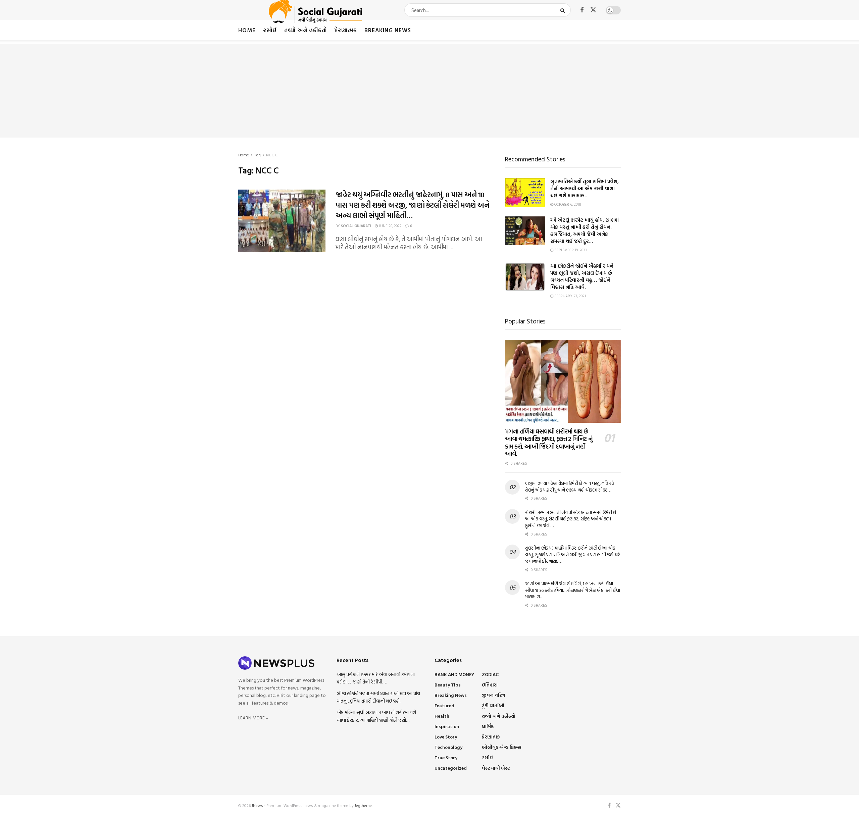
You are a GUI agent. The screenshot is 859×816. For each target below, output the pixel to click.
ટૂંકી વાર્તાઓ (493, 705)
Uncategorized (451, 767)
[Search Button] (564, 10)
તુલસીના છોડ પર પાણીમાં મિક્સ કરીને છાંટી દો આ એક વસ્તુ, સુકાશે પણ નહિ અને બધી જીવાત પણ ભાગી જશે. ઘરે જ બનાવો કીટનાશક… (572, 554)
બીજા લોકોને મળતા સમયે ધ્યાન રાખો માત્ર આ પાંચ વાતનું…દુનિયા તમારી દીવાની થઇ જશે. (378, 697)
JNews (257, 805)
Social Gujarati (356, 225)
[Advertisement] (429, 91)
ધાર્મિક (488, 726)
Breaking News (387, 30)
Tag (257, 155)
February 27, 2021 (569, 296)
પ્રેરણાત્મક (345, 30)
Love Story (446, 736)
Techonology (448, 747)
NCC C (272, 155)
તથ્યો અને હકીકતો (305, 30)
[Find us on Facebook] (582, 10)
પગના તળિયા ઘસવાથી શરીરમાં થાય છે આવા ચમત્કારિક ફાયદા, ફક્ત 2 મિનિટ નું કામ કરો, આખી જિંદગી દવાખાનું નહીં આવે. (548, 443)
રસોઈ (270, 30)
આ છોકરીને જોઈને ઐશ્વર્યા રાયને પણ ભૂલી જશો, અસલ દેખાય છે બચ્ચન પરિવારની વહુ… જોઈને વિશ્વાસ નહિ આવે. (581, 276)
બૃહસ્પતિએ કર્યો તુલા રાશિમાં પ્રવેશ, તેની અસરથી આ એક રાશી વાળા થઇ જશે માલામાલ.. (584, 188)
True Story (446, 757)
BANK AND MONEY (454, 674)
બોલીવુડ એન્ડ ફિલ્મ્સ (501, 747)
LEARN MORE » (253, 717)
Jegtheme (363, 805)
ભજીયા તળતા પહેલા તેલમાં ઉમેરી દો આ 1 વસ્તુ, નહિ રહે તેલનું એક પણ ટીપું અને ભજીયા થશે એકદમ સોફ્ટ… (569, 486)
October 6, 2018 (567, 204)
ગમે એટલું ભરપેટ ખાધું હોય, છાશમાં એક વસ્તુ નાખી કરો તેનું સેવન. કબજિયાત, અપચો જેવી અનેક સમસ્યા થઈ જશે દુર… (584, 230)
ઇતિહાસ (490, 684)
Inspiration (447, 726)
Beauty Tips (448, 684)
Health (442, 715)
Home (247, 30)
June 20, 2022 (390, 225)
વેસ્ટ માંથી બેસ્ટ (496, 767)
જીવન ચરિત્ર (493, 695)
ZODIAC (490, 674)
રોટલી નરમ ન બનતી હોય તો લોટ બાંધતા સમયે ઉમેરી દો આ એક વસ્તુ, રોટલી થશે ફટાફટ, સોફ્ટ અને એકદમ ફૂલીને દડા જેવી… (570, 519)
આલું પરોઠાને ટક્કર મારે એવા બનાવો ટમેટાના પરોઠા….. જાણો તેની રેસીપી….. (376, 678)
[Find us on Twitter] (593, 10)
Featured (444, 705)
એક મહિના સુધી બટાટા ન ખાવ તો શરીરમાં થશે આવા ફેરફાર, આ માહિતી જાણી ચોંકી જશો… (376, 716)
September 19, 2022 (570, 250)
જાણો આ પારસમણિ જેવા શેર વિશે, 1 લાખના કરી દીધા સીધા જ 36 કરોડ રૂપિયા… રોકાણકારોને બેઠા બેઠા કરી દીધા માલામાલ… (572, 590)
